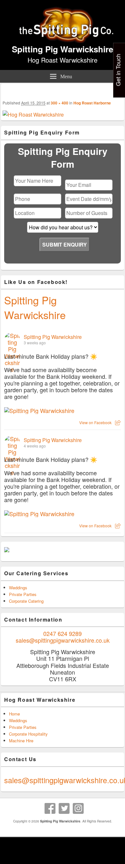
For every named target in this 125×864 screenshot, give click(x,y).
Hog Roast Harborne (92, 103)
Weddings (18, 588)
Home (14, 714)
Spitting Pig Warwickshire (62, 49)
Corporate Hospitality (28, 734)
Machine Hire (21, 741)
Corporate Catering (26, 601)
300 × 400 (59, 103)
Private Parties (23, 594)
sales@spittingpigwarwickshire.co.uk (63, 640)
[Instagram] (78, 808)
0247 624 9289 (62, 633)
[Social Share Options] (118, 422)
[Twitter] (64, 808)
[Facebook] (50, 808)
